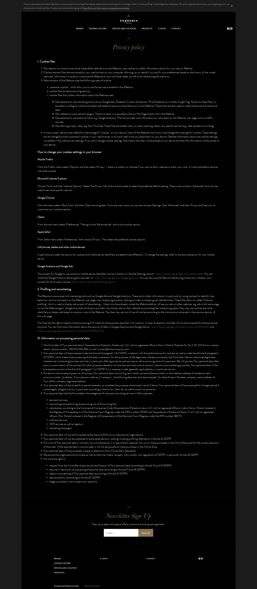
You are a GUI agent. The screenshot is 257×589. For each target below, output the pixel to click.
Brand (79, 28)
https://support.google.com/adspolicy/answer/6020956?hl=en (70, 331)
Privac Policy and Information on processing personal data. (106, 8)
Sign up (146, 533)
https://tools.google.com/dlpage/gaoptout (116, 278)
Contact (176, 28)
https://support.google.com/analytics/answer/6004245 (180, 327)
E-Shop (162, 28)
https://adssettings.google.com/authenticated (179, 274)
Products (147, 28)
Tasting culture (98, 28)
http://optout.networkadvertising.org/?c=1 (94, 282)
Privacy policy (92, 586)
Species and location (124, 28)
